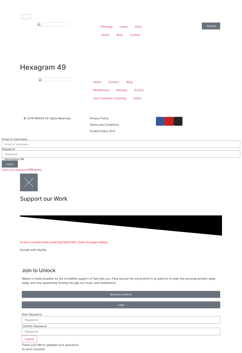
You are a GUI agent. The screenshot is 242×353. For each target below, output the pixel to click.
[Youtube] (169, 121)
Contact (135, 35)
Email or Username (14, 139)
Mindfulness (101, 90)
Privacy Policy (99, 118)
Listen (124, 26)
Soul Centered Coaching (109, 98)
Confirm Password (34, 326)
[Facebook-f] (160, 121)
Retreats (121, 90)
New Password (32, 314)
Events (138, 90)
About (105, 35)
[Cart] (26, 16)
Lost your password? (16, 169)
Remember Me (14, 159)
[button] (29, 339)
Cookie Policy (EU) (102, 131)
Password (8, 149)
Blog (120, 35)
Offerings (106, 26)
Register (36, 169)
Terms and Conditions (104, 124)
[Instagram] (178, 121)
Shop (138, 26)
